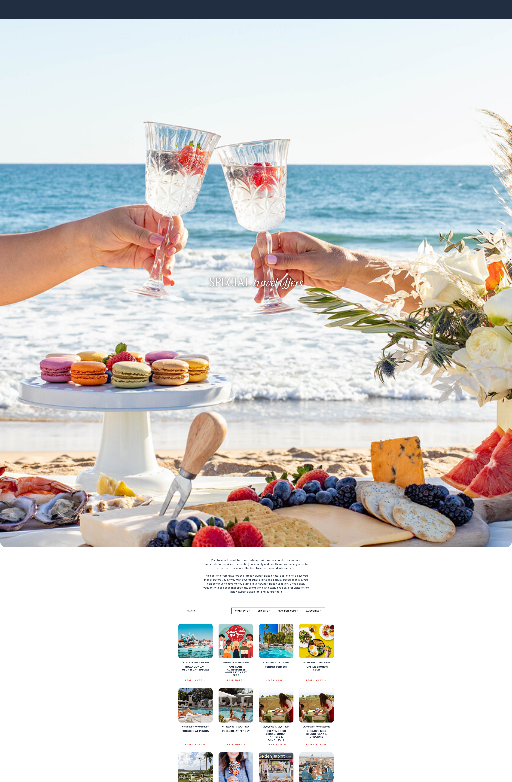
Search (191, 611)
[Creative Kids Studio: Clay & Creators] (316, 718)
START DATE (241, 611)
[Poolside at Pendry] (195, 718)
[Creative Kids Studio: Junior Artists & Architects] (276, 718)
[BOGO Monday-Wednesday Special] (195, 654)
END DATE (263, 611)
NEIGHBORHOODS (287, 611)
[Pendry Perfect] (276, 654)
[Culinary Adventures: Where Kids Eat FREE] (236, 654)
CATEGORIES (312, 611)
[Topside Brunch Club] (316, 654)
